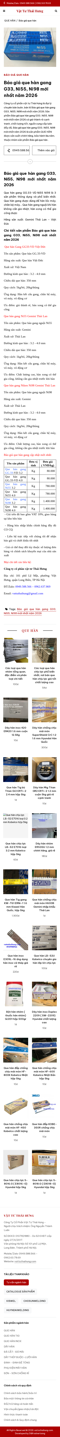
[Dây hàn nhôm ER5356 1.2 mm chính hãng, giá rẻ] (44, 825)
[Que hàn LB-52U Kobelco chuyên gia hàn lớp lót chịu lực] (44, 938)
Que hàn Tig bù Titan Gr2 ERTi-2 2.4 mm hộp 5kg (15, 791)
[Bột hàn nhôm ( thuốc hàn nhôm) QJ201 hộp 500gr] (15, 994)
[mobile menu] (4, 11)
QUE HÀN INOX (12, 1341)
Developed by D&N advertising (30, 1433)
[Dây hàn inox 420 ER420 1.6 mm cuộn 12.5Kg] (15, 710)
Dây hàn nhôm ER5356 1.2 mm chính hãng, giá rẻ (44, 847)
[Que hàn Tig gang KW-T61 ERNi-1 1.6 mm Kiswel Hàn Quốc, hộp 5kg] (15, 881)
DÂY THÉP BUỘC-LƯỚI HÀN (20, 1357)
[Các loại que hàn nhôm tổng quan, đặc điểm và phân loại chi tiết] (15, 650)
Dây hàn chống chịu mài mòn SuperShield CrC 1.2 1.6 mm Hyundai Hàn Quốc (44, 734)
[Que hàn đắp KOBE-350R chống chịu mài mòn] (44, 1106)
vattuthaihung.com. (43, 1430)
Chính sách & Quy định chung (20, 1419)
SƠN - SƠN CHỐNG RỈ (16, 1373)
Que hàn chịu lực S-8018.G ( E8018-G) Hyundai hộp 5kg (44, 1184)
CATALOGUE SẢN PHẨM (20, 1291)
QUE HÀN (9, 20)
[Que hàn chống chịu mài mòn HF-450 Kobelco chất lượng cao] (15, 1106)
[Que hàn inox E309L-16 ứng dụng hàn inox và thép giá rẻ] (15, 938)
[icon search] (56, 11)
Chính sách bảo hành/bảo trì (20, 1393)
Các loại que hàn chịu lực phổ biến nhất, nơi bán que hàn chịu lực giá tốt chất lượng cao (44, 675)
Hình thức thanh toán (16, 1414)
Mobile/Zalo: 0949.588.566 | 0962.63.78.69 (29, 3)
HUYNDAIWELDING (17, 1310)
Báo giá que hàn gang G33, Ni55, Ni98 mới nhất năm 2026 (30, 611)
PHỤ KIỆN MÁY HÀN (15, 1367)
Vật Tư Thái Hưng (30, 11)
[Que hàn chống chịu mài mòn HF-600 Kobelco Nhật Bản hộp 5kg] (44, 1050)
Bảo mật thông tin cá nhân (19, 1398)
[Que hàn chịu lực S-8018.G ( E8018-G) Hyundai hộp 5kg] (44, 1162)
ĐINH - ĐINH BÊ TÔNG (17, 1362)
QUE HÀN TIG (12, 1335)
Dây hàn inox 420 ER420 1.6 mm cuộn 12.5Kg (16, 731)
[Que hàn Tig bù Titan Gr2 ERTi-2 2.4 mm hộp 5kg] (15, 769)
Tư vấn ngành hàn (16, 1282)
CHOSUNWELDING (35, 1300)
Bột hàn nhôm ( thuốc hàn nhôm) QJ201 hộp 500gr (15, 1015)
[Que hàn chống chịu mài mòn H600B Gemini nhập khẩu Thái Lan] (44, 881)
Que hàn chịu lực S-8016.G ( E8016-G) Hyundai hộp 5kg (16, 1184)
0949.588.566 (21, 150)
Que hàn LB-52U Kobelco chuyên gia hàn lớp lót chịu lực (44, 959)
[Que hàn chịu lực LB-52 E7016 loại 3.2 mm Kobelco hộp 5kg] (15, 825)
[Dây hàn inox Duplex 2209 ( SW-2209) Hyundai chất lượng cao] (44, 994)
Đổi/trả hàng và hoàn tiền (18, 1403)
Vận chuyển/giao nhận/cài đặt (21, 1409)
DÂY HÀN (9, 1346)
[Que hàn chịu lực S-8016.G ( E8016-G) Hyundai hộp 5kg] (15, 1162)
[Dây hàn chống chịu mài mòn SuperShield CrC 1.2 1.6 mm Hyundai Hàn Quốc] (44, 710)
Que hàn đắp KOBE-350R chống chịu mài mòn (44, 1128)
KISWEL (11, 1300)
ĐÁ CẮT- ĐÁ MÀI (14, 1351)
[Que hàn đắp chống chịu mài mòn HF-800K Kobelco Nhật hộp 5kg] (15, 1050)
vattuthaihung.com (25, 1261)
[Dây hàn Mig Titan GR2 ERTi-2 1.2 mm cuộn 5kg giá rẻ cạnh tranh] (44, 769)
